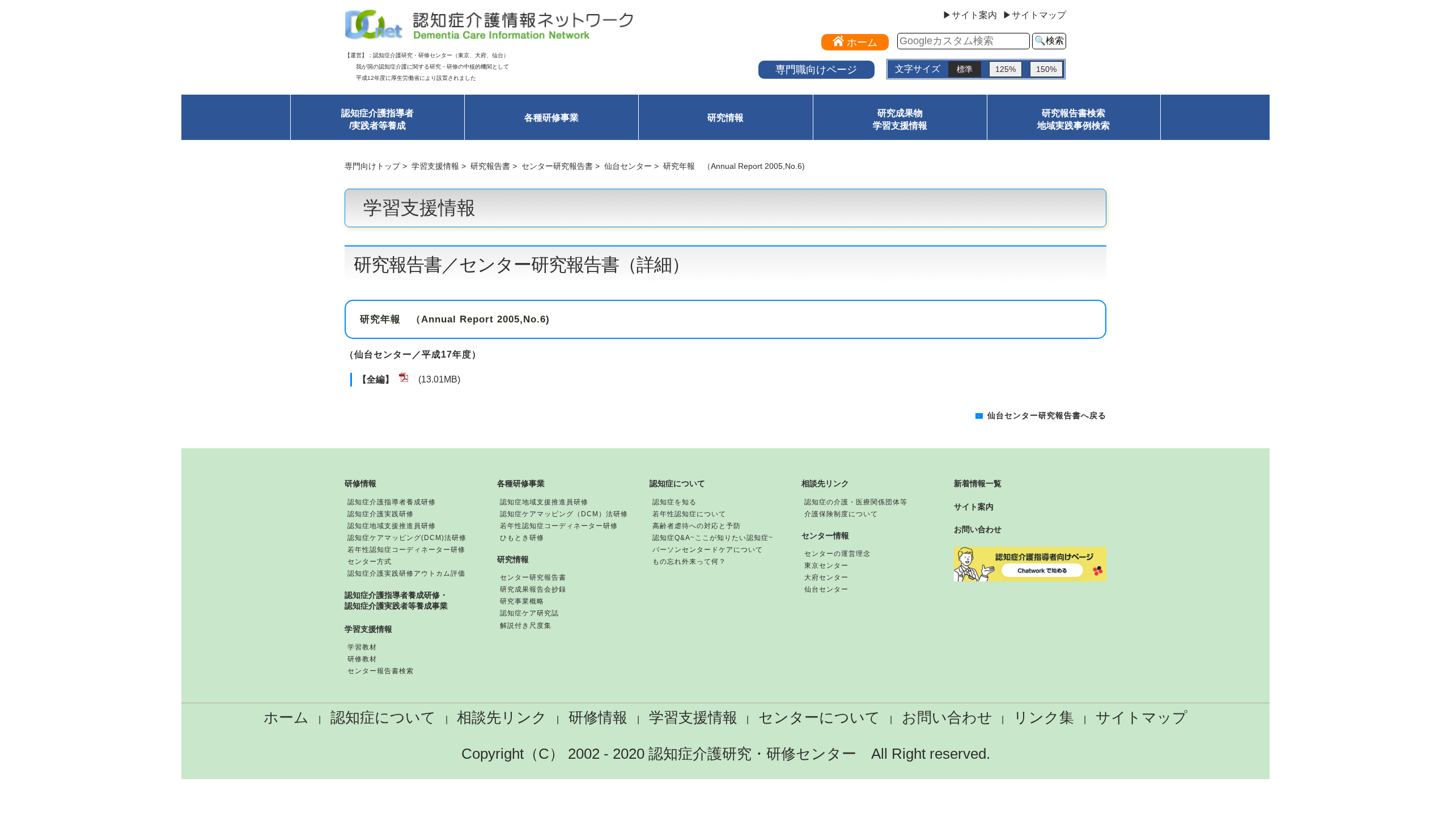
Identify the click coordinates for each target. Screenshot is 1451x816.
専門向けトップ (372, 166)
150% (1046, 69)
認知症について (677, 483)
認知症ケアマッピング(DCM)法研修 (406, 538)
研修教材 (362, 659)
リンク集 (1043, 717)
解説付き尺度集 (525, 626)
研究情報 (725, 117)
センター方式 (369, 562)
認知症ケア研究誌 (529, 613)
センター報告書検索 (380, 671)
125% (1005, 69)
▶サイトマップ (1034, 15)
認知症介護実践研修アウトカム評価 (406, 573)
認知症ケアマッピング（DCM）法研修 (564, 514)
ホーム (286, 717)
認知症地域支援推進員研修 (391, 526)
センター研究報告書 (557, 166)
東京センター (826, 566)
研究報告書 (490, 166)
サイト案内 (974, 506)
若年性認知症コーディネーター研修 (406, 550)
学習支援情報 (435, 166)
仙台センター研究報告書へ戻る (1046, 415)
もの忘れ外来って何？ (689, 562)
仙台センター (628, 166)
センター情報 (825, 535)
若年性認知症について (689, 514)
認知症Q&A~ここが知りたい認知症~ (712, 538)
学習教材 (362, 647)
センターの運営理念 (837, 554)
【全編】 (376, 379)
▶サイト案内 (970, 15)
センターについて (819, 717)
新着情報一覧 (978, 483)
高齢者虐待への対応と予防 (696, 526)
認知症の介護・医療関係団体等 (855, 502)
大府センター (826, 577)
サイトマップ (1141, 717)
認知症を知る (674, 502)
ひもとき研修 (522, 538)
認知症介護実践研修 (380, 514)
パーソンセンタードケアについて (707, 550)
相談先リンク (825, 483)
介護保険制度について (841, 514)
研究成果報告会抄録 (533, 589)
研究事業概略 (522, 601)
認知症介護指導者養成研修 (391, 502)
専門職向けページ (816, 69)
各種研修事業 (551, 117)
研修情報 (360, 483)
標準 (965, 69)
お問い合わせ (978, 529)
